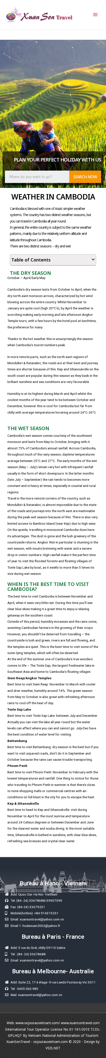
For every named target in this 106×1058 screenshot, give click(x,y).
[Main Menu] (95, 15)
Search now (85, 177)
